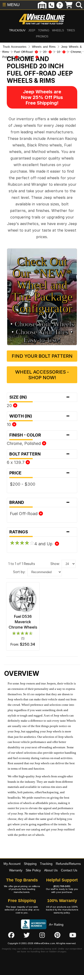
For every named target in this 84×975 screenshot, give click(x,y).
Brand (39, 502)
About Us (51, 870)
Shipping (30, 864)
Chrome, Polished (24, 443)
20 (10, 405)
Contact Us (69, 870)
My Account (12, 864)
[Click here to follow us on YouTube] (72, 935)
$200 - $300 (22, 484)
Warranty (15, 870)
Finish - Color (39, 435)
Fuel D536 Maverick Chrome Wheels (23, 621)
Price (39, 473)
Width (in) (39, 416)
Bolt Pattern (39, 454)
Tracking (46, 864)
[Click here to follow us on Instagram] (42, 935)
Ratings (39, 532)
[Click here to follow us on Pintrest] (57, 935)
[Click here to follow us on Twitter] (26, 935)
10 (9, 424)
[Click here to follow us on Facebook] (11, 935)
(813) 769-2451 (61, 886)
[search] (79, 5)
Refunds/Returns (68, 864)
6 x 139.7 (16, 462)
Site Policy (33, 870)
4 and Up (44, 543)
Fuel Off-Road (24, 513)
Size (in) (39, 397)
